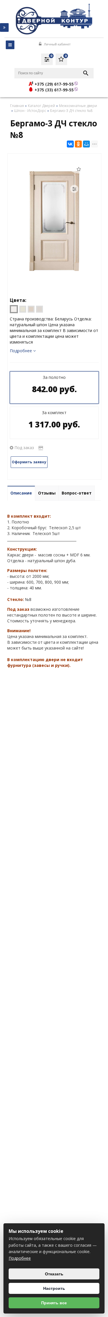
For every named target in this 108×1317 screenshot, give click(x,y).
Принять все (54, 1303)
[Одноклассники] (78, 144)
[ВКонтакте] (70, 144)
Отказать (54, 1274)
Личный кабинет (57, 44)
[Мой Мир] (86, 144)
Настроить (54, 1288)
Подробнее (20, 1258)
